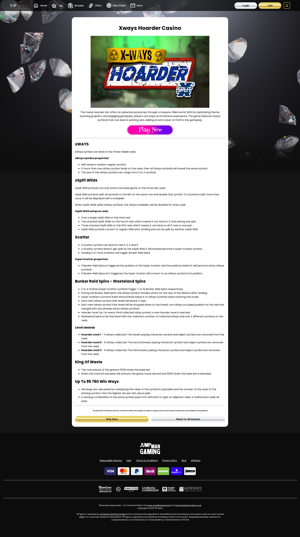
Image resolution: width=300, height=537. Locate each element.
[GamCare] (105, 489)
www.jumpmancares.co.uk (188, 505)
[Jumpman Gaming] (150, 453)
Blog (184, 460)
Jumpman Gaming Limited (112, 514)
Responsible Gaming (111, 460)
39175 (82, 517)
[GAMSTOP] (131, 489)
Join (270, 5)
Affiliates (195, 460)
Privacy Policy (169, 460)
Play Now (112, 419)
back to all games (188, 419)
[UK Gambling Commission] (150, 489)
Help (129, 460)
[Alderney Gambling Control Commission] (190, 489)
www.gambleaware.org (159, 505)
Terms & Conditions (147, 460)
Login (245, 5)
